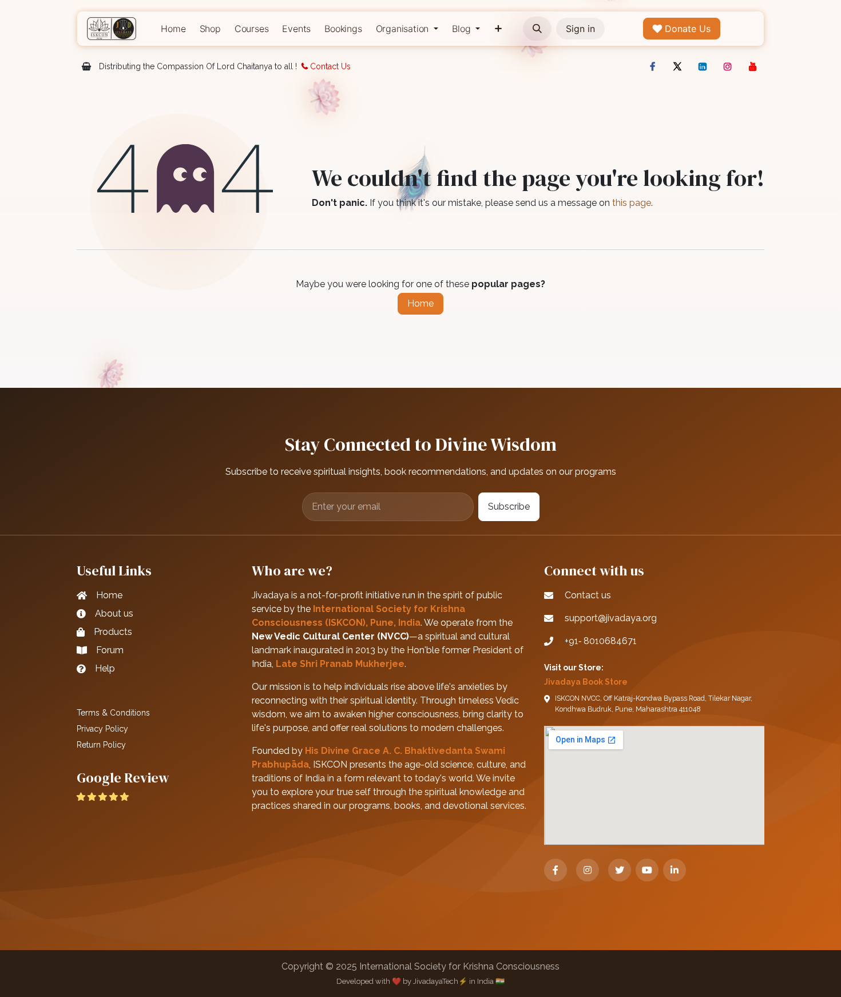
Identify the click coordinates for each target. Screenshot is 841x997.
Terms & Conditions (113, 712)
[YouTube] (752, 66)
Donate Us (686, 28)
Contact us (588, 595)
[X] (677, 66)
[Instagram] (727, 66)
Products (113, 631)
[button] (537, 29)
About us (114, 613)
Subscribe (509, 506)
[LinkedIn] (702, 66)
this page (631, 202)
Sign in (580, 28)
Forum (110, 650)
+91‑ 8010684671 (601, 640)
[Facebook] (652, 66)
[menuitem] (173, 28)
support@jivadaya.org (611, 618)
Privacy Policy (102, 728)
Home (420, 303)
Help (105, 668)
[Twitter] (619, 870)
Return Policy (101, 744)
